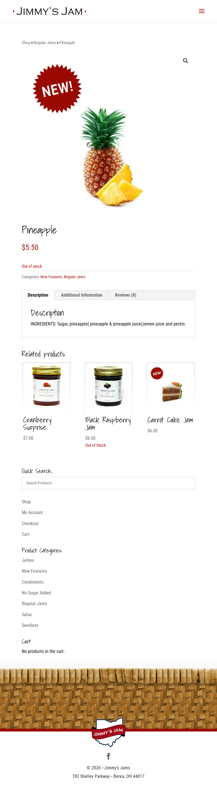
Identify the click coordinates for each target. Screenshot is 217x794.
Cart (25, 534)
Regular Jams (45, 42)
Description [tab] (38, 295)
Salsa (27, 614)
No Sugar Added (36, 593)
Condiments (33, 582)
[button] (186, 61)
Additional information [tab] (81, 295)
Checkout (30, 523)
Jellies (28, 560)
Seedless (30, 625)
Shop (26, 42)
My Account (32, 512)
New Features (51, 277)
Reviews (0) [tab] (125, 295)
